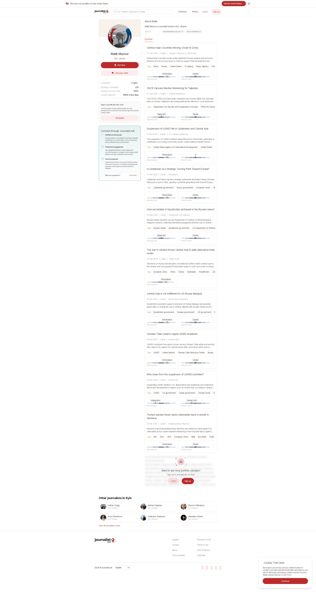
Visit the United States (234, 3)
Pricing (195, 11)
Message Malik (121, 73)
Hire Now (121, 65)
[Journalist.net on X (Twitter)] (216, 567)
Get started (120, 118)
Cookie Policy (286, 575)
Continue (285, 581)
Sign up (216, 11)
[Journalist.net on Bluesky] (202, 567)
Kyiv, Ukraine (119, 58)
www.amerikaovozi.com (173, 31)
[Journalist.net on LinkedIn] (220, 567)
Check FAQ (133, 175)
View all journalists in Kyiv (109, 525)
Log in (205, 11)
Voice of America (194, 31)
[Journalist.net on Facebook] (211, 567)
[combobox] (143, 11)
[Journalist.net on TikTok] (207, 567)
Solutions (182, 11)
